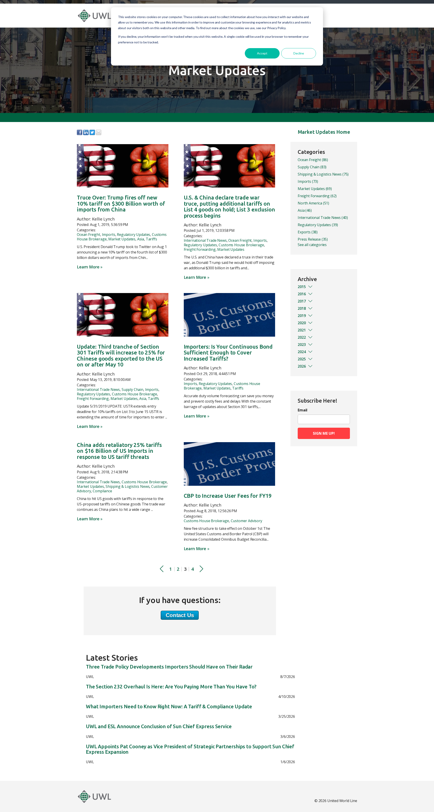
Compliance (102, 490)
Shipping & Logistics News (127, 486)
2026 (302, 366)
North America (313, 203)
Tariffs (151, 239)
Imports (108, 234)
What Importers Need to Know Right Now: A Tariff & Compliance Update (169, 706)
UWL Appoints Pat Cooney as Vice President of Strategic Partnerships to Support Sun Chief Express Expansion (190, 749)
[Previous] (161, 569)
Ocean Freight (88, 234)
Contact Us (180, 615)
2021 (302, 330)
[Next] (201, 569)
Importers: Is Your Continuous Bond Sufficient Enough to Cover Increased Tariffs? (228, 353)
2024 (302, 351)
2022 (302, 337)
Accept (262, 53)
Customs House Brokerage (241, 244)
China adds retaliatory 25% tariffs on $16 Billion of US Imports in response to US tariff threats (119, 451)
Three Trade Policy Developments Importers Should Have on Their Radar (169, 666)
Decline (298, 53)
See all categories (312, 244)
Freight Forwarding (200, 249)
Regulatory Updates (133, 234)
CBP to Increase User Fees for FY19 (228, 496)
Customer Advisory (246, 520)
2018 (302, 308)
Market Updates (121, 239)
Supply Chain (132, 389)
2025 (302, 359)
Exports (308, 232)
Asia (140, 239)
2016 (302, 293)
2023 (302, 344)
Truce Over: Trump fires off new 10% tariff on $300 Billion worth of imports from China (121, 204)
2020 (302, 322)
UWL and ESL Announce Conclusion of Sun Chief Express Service (158, 726)
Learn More (88, 267)
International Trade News (205, 240)
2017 (302, 301)
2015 (302, 286)
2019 (302, 315)
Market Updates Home (324, 132)
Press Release (313, 239)
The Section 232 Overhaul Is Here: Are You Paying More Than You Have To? (171, 686)
